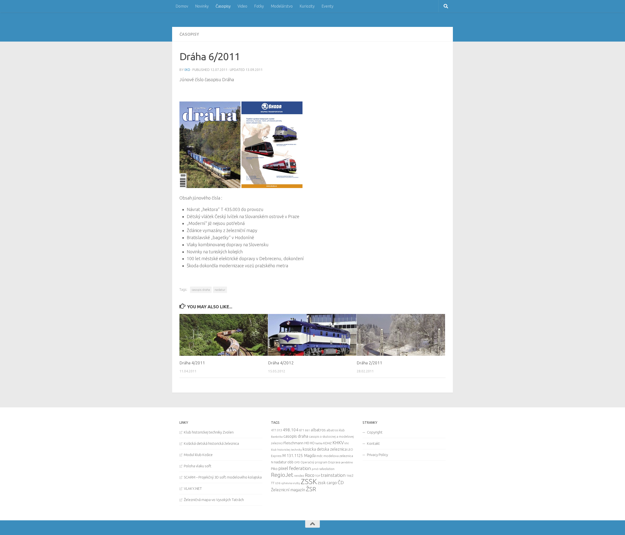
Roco (309, 475)
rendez (299, 475)
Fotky (259, 6)
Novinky (202, 6)
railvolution (326, 468)
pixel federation (294, 468)
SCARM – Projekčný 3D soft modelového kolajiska (223, 477)
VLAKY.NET (193, 488)
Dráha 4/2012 (281, 362)
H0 (306, 443)
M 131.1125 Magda (299, 455)
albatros (318, 430)
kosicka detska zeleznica (324, 449)
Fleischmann (293, 443)
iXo (187, 70)
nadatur (220, 289)
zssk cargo (327, 482)
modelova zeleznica (338, 456)
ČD (341, 482)
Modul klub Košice (198, 455)
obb (290, 462)
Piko (274, 469)
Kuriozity (307, 6)
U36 (278, 483)
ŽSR (311, 489)
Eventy (327, 6)
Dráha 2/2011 (369, 362)
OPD (297, 462)
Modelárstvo (282, 6)
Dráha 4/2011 (192, 362)
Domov (182, 6)
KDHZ (327, 443)
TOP (317, 475)
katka (319, 443)
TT (272, 483)
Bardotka (277, 436)
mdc (319, 456)
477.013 (276, 430)
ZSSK (309, 482)
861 (307, 430)
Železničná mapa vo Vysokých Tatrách (214, 500)
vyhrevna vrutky (290, 483)
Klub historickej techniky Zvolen (209, 432)
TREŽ (350, 475)
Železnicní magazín (288, 490)
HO (312, 443)
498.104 (290, 429)
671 (301, 430)
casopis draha (201, 289)
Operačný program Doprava (320, 462)
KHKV (338, 442)
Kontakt (373, 443)
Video (242, 6)
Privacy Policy (377, 455)
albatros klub (335, 430)
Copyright (375, 432)
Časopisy (223, 6)
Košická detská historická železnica (211, 443)
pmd (315, 468)
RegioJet (282, 475)
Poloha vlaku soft (197, 466)
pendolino (347, 462)
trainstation (333, 475)
